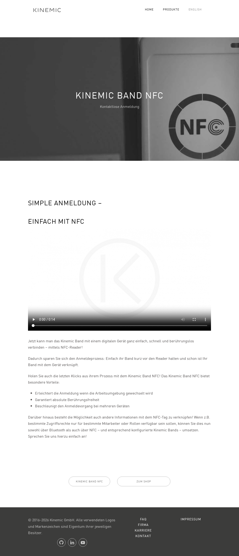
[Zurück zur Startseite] (45, 9)
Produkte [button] (171, 9)
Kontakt (143, 535)
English (195, 9)
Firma (143, 524)
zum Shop (143, 481)
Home (149, 9)
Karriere (143, 530)
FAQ (143, 519)
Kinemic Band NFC (89, 481)
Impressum (191, 519)
